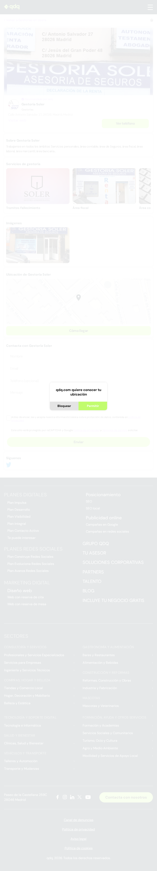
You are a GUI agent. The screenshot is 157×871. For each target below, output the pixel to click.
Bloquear (64, 406)
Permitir (93, 406)
